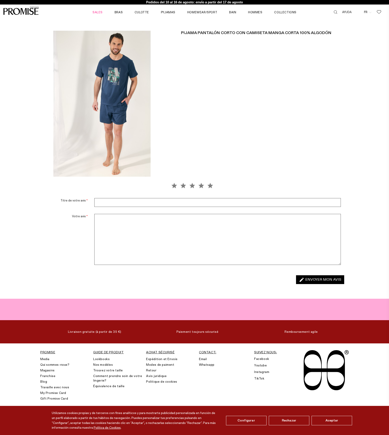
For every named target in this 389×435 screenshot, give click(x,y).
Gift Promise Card (54, 398)
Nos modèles (103, 365)
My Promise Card (53, 393)
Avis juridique (156, 376)
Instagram (261, 372)
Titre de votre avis (74, 200)
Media (45, 359)
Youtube (260, 365)
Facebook (261, 359)
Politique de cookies (161, 381)
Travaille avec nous (54, 387)
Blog (43, 381)
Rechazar (289, 420)
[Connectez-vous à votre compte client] (358, 12)
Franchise (47, 376)
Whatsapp (207, 365)
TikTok (259, 378)
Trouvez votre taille (108, 370)
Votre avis (80, 216)
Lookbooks (101, 359)
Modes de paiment (160, 365)
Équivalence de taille (109, 386)
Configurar (246, 420)
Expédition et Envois (162, 359)
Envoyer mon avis (320, 279)
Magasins (47, 370)
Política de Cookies (107, 428)
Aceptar (332, 420)
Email (203, 359)
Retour (151, 370)
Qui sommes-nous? (55, 365)
